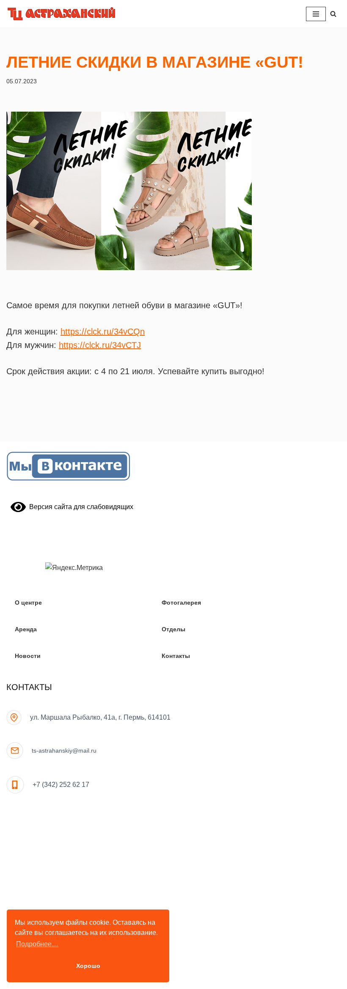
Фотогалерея (181, 602)
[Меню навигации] (316, 14)
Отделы (173, 629)
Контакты (176, 655)
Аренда (26, 629)
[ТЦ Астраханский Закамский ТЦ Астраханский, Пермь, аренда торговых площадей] (61, 14)
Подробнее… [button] (37, 944)
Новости (28, 655)
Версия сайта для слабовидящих (79, 506)
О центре (28, 602)
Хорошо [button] (88, 965)
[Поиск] (333, 14)
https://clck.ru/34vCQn (103, 331)
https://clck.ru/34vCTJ (100, 345)
